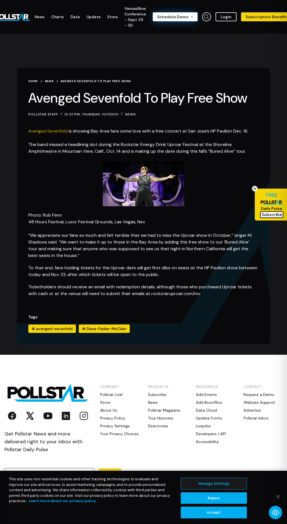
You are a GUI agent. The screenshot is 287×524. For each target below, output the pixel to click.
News (130, 114)
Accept (214, 512)
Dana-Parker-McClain (104, 328)
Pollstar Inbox (256, 418)
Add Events (206, 394)
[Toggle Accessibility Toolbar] (275, 512)
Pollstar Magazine (164, 410)
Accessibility (207, 441)
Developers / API (211, 433)
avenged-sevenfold (52, 328)
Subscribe (157, 394)
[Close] (278, 497)
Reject (214, 498)
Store (105, 402)
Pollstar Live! (111, 394)
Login (226, 16)
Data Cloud (206, 410)
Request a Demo (259, 394)
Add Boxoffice (209, 402)
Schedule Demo (173, 16)
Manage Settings (214, 483)
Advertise (252, 410)
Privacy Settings (115, 425)
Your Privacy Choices (119, 433)
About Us (108, 410)
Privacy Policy (112, 418)
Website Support (259, 402)
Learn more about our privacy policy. (62, 501)
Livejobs (203, 425)
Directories (158, 425)
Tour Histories (160, 418)
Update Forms (209, 418)
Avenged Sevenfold (48, 131)
